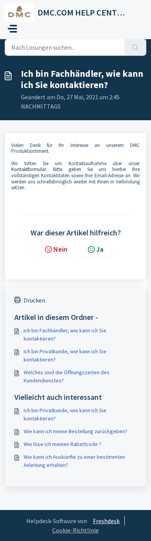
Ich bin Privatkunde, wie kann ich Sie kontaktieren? (65, 355)
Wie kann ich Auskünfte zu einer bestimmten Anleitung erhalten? (74, 460)
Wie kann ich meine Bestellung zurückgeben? (75, 431)
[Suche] (135, 47)
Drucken (34, 300)
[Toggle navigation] (12, 29)
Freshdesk (106, 521)
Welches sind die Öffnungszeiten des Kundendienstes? (67, 376)
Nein (60, 249)
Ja (99, 249)
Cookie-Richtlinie (75, 530)
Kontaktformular (28, 169)
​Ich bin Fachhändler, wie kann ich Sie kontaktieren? (65, 334)
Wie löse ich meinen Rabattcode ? (62, 444)
